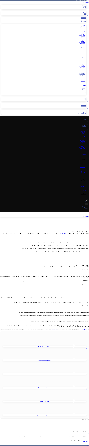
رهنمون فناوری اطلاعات (84, 329)
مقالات (86, 348)
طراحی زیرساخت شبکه (54, 329)
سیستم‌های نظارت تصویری (63, 233)
